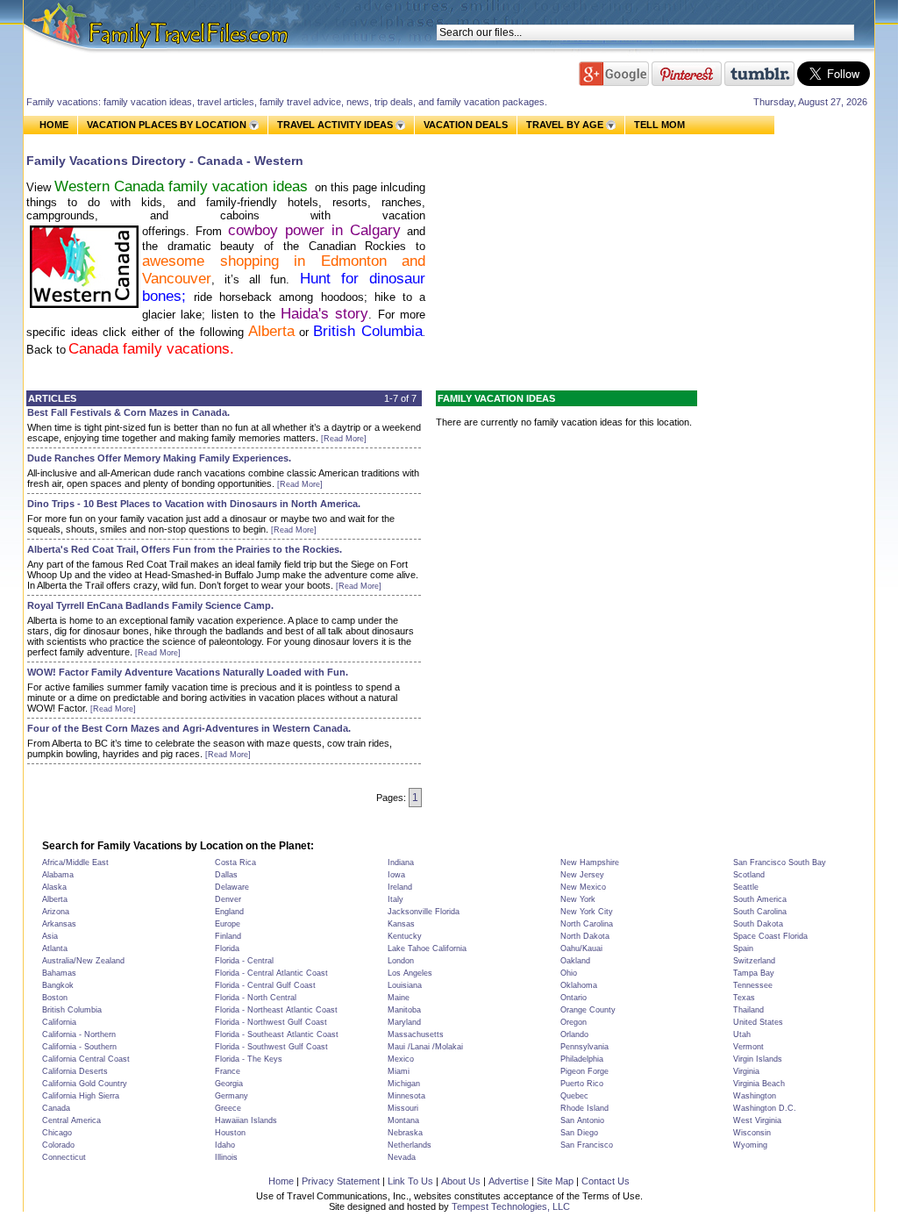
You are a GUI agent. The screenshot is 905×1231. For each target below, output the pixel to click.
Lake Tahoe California (427, 948)
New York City (586, 911)
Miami (399, 1071)
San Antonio (582, 1120)
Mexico (401, 1059)
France (227, 1071)
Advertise (508, 1181)
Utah (742, 1034)
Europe (227, 924)
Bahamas (59, 973)
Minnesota (406, 1095)
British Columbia (72, 1010)
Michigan (404, 1083)
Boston (55, 997)
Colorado (58, 1145)
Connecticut (64, 1157)
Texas (744, 997)
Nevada (402, 1157)
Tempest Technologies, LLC (511, 1206)
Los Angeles (410, 973)
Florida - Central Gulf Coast (265, 985)
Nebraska (405, 1132)
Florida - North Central (255, 997)
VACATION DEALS (466, 124)
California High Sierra (80, 1095)
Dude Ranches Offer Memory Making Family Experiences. (159, 458)
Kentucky (405, 936)
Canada (56, 1108)
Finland (228, 936)
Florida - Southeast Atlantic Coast (276, 1034)
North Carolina (586, 924)
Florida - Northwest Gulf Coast (271, 1022)
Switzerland (754, 960)
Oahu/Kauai (581, 948)
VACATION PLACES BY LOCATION (166, 124)
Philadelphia (581, 1059)
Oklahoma (578, 985)
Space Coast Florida (770, 936)
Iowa (396, 874)
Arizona (55, 911)
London (401, 960)
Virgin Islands (757, 1059)
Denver (228, 899)
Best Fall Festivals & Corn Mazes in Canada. (128, 412)
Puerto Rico (581, 1083)
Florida (227, 948)
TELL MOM (659, 125)
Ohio (568, 973)
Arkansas (59, 924)
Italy (395, 899)
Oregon (573, 1022)
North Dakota (584, 936)
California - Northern (79, 1034)
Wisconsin (752, 1132)
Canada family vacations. (153, 348)
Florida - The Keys (248, 1059)
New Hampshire (589, 862)
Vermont (748, 1046)
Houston (230, 1132)
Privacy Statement (341, 1181)
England (229, 911)
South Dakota (758, 924)
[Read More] (344, 438)
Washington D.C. (764, 1108)
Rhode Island (584, 1108)
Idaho (225, 1145)
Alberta (271, 331)
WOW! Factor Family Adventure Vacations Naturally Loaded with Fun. (187, 672)
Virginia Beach (759, 1083)
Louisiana (405, 985)
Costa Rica (235, 862)
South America (760, 899)
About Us (461, 1181)
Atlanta (55, 948)
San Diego (579, 1132)
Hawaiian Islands (246, 1120)
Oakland (575, 960)
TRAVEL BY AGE (564, 124)
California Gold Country (84, 1083)
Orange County (588, 1010)
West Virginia (757, 1120)
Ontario (573, 997)
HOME (53, 124)
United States (758, 1022)
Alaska (54, 887)
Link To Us (410, 1181)
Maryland (404, 1022)
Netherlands (409, 1145)
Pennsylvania (584, 1046)
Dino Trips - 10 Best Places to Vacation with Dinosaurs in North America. (193, 503)
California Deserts (75, 1071)
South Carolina (760, 911)
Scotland (749, 874)
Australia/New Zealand (83, 960)
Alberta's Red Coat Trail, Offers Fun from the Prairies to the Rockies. (184, 549)
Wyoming (750, 1145)
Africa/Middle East (75, 862)
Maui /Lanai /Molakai (425, 1046)
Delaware (232, 887)
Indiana (401, 862)
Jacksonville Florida (424, 911)
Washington (754, 1095)
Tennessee (753, 985)
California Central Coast (86, 1059)
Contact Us (605, 1181)
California (59, 1022)
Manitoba (404, 1010)
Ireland (400, 887)
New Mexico (583, 887)
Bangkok (58, 985)
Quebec (574, 1095)
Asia (50, 936)
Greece (228, 1108)
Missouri (403, 1108)
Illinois (226, 1157)
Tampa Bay (753, 973)
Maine (399, 997)
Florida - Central (244, 960)
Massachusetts (416, 1034)
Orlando (574, 1034)
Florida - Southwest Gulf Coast (271, 1046)
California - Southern (79, 1046)
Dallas (226, 874)
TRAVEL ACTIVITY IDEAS (335, 124)
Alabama (58, 874)
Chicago (57, 1132)
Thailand (748, 1010)
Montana (403, 1120)
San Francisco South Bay (779, 862)
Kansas (401, 924)
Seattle (746, 887)
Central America (71, 1120)
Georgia (229, 1083)
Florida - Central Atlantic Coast (271, 973)
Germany (231, 1095)
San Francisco (586, 1145)
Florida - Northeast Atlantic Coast (276, 1010)
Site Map (555, 1181)
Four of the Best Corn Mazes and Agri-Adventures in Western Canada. (189, 728)
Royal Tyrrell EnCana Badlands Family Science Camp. (150, 605)
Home (281, 1181)
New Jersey (582, 874)
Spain (743, 948)
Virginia (746, 1071)
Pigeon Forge (584, 1071)
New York (577, 899)
